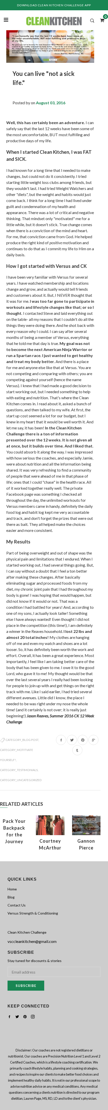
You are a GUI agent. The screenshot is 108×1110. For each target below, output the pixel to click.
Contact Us (17, 905)
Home (12, 889)
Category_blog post (22, 740)
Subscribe (26, 986)
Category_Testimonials (19, 770)
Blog (11, 897)
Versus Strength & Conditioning (33, 913)
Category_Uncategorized (20, 780)
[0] (100, 20)
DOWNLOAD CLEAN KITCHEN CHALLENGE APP (54, 5)
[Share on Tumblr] (77, 750)
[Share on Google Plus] (93, 740)
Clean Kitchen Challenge (27, 932)
